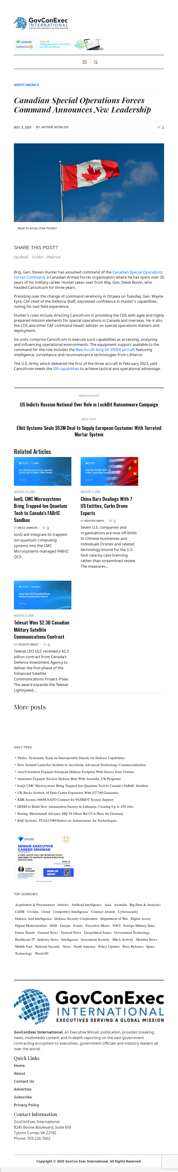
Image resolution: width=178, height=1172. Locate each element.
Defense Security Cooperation (76, 918)
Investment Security (95, 939)
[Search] (96, 62)
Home (19, 1065)
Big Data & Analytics (145, 904)
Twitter (37, 256)
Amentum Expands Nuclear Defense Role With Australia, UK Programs (69, 778)
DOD (53, 925)
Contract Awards (103, 911)
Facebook (21, 256)
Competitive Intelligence (70, 911)
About (19, 1073)
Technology (23, 953)
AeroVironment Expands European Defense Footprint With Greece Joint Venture (75, 771)
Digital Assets (141, 918)
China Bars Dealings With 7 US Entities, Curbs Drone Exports (106, 505)
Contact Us (24, 1081)
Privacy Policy (26, 1105)
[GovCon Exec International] (41, 23)
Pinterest (53, 256)
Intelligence (69, 939)
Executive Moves (98, 925)
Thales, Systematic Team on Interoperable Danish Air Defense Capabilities (71, 757)
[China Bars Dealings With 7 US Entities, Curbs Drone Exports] (109, 471)
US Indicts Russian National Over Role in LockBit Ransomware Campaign (89, 404)
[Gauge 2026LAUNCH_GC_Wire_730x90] (59, 44)
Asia (108, 904)
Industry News (48, 939)
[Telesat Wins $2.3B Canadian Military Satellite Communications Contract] (42, 595)
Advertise (22, 1089)
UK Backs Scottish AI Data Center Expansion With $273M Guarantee (67, 792)
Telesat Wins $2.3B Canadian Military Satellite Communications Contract (41, 629)
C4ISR (20, 911)
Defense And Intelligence (33, 918)
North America (26, 85)
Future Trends (25, 932)
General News (48, 932)
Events (78, 925)
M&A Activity (122, 939)
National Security (47, 946)
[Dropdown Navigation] (84, 62)
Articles (63, 904)
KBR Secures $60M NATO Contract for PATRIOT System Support (65, 799)
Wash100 (41, 953)
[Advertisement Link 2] (44, 857)
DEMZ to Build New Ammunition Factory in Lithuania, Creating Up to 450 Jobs (75, 806)
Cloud (45, 911)
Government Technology (132, 932)
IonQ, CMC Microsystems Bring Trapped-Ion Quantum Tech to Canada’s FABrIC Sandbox (40, 509)
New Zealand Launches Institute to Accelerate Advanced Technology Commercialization (81, 764)
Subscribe (23, 1097)
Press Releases (133, 946)
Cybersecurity (128, 911)
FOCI (117, 925)
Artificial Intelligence (86, 904)
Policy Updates (109, 946)
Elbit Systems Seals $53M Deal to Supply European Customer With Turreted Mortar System (89, 431)
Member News (146, 939)
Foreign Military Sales (139, 925)
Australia (120, 904)
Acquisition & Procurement (35, 904)
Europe (65, 925)
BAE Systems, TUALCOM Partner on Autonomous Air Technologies (67, 820)
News (67, 946)
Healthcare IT (25, 939)
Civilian (33, 911)
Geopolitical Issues (97, 932)
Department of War (114, 918)
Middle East (23, 946)
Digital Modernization (31, 925)
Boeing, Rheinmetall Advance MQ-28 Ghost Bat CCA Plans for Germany (70, 813)
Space (150, 946)
